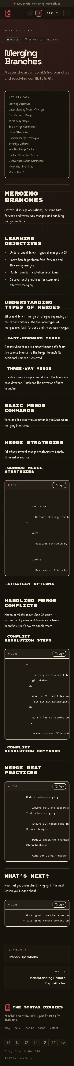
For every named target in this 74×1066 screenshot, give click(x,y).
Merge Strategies (18, 132)
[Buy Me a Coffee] (63, 1042)
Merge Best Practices (21, 166)
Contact (53, 1028)
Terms (18, 1051)
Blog (7, 1028)
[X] (26, 1042)
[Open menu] (66, 13)
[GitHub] (8, 1042)
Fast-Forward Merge (20, 115)
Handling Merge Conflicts (23, 149)
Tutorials (29, 1028)
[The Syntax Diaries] (8, 13)
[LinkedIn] (17, 1042)
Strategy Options (19, 143)
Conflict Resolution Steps (23, 155)
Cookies (28, 1051)
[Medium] (54, 1042)
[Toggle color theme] (30, 13)
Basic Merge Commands (22, 126)
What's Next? (16, 172)
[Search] (38, 13)
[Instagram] (35, 1042)
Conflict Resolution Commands (26, 161)
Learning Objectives (20, 104)
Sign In (53, 13)
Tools (16, 1028)
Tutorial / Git (21, 30)
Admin (38, 1051)
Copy (61, 485)
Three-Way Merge (19, 121)
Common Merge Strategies (24, 138)
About (41, 1028)
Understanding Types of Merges (27, 109)
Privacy (8, 1051)
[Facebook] (45, 1042)
